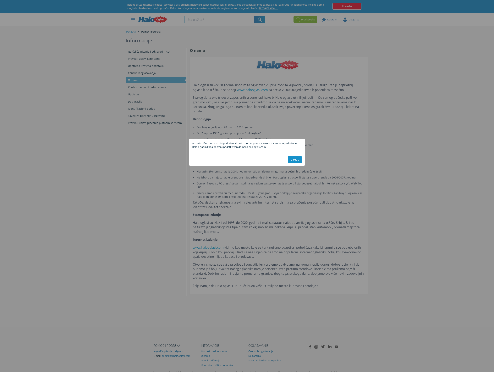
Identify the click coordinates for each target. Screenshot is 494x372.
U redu (294, 159)
